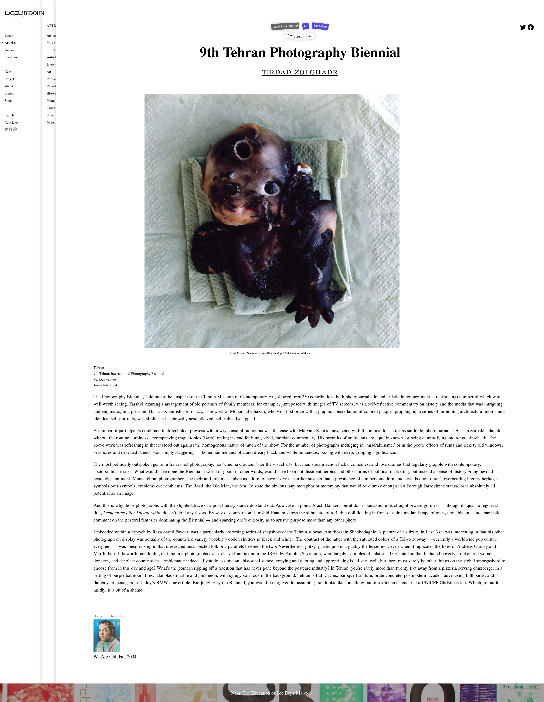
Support (10, 93)
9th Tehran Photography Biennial (300, 51)
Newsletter (12, 122)
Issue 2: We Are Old (285, 26)
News (8, 71)
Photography (294, 36)
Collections (12, 57)
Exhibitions (320, 26)
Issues (9, 35)
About (9, 86)
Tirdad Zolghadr (300, 70)
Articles (10, 42)
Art (305, 26)
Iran (311, 36)
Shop (8, 100)
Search (9, 115)
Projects (10, 78)
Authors (10, 49)
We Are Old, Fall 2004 (115, 656)
